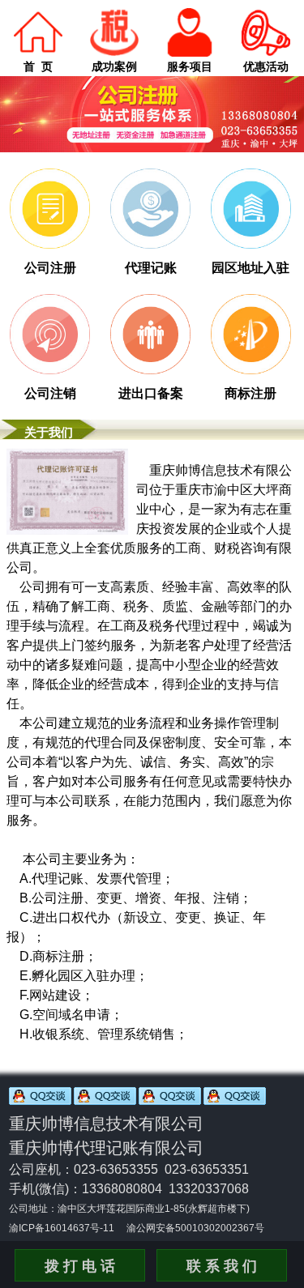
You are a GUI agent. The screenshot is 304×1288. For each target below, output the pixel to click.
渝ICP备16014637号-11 (61, 1228)
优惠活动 (266, 66)
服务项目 (189, 66)
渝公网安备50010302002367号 (195, 1228)
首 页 (38, 66)
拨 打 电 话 (80, 1266)
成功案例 (114, 66)
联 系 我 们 (221, 1266)
